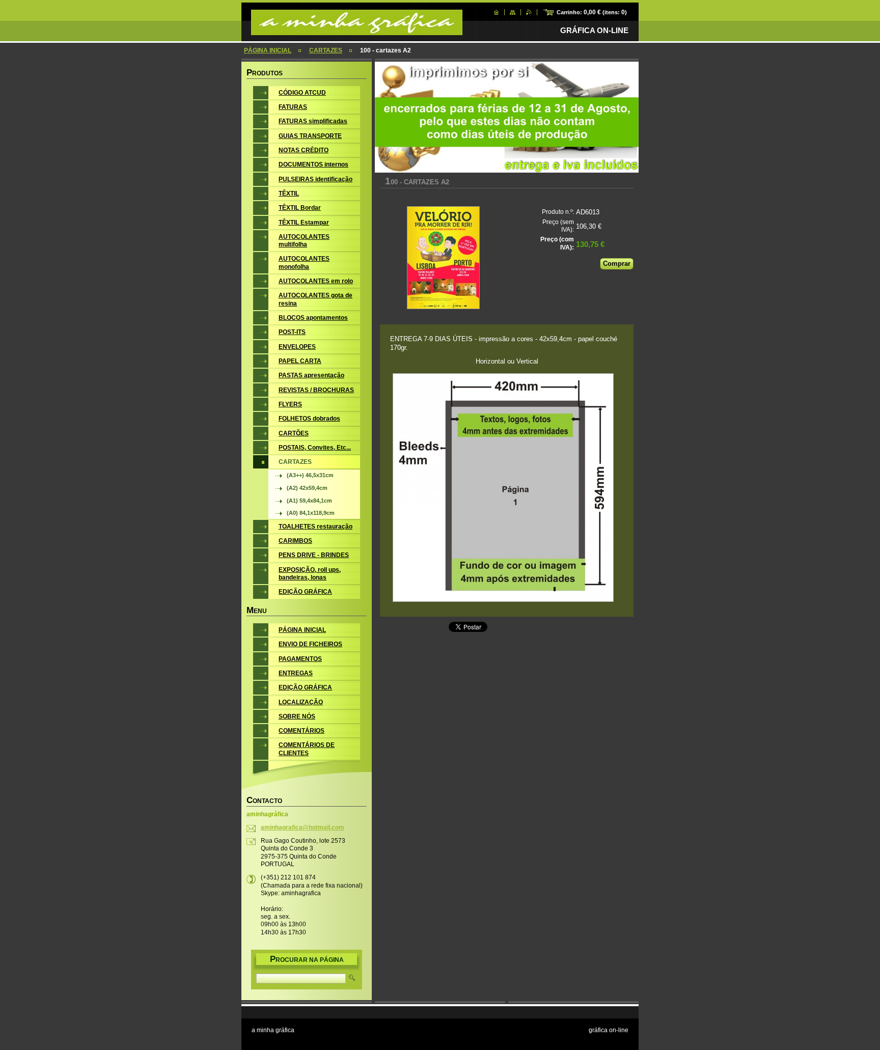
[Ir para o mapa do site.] (512, 12)
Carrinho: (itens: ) (592, 12)
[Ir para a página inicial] (356, 30)
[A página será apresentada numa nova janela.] (443, 259)
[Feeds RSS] (529, 12)
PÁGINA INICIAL (267, 50)
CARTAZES (325, 50)
